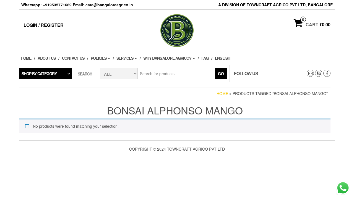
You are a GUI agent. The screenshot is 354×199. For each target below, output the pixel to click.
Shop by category (39, 73)
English (222, 58)
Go (221, 73)
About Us (47, 58)
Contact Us (73, 58)
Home (26, 58)
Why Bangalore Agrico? (167, 58)
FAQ (205, 58)
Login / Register (44, 25)
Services (125, 58)
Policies (99, 58)
